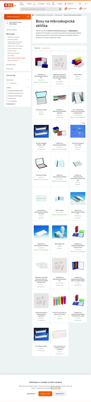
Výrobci (8, 87)
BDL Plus (53, 3)
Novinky (29, 4)
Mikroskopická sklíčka (14, 53)
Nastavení (31, 394)
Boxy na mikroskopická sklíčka (16, 58)
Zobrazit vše (10, 104)
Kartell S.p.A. (12, 98)
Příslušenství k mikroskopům (15, 46)
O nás (34, 3)
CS (85, 4)
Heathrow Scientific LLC (15, 93)
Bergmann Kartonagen (15, 96)
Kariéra (48, 4)
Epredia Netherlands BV (15, 91)
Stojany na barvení (13, 60)
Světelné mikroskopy (13, 37)
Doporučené (46, 48)
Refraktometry (11, 65)
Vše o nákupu (22, 3)
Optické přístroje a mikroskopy (15, 23)
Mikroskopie (10, 34)
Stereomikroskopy (13, 39)
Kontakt (60, 4)
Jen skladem (12, 83)
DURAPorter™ (62, 31)
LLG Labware (12, 101)
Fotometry (9, 69)
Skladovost (10, 80)
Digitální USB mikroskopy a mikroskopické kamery (15, 42)
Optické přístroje (11, 30)
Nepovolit (60, 394)
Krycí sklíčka (11, 55)
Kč (80, 4)
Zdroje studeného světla (15, 48)
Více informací (55, 388)
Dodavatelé (41, 4)
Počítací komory (12, 51)
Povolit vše (45, 394)
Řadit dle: (37, 48)
